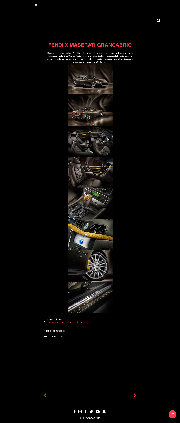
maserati (87, 322)
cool (67, 322)
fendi (79, 322)
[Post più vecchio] (135, 395)
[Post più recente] (45, 395)
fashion (73, 322)
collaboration (58, 322)
